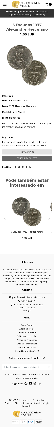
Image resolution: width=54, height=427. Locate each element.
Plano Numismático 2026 (27, 351)
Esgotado (7, 137)
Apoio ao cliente (27, 328)
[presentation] (5, 219)
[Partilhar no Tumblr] (27, 167)
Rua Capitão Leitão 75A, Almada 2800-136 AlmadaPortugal (27, 307)
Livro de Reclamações (27, 343)
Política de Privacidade (27, 340)
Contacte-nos (27, 152)
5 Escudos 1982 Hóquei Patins (27, 231)
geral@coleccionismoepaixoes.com (28, 297)
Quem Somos (27, 325)
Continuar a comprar (27, 158)
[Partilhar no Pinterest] (23, 167)
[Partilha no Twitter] (19, 167)
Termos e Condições (27, 332)
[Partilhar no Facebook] (15, 167)
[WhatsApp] (40, 384)
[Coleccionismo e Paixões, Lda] (27, 4)
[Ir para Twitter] (30, 384)
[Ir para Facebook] (26, 384)
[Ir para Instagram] (35, 384)
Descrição (7, 95)
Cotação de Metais (27, 347)
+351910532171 (28, 301)
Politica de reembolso (27, 336)
